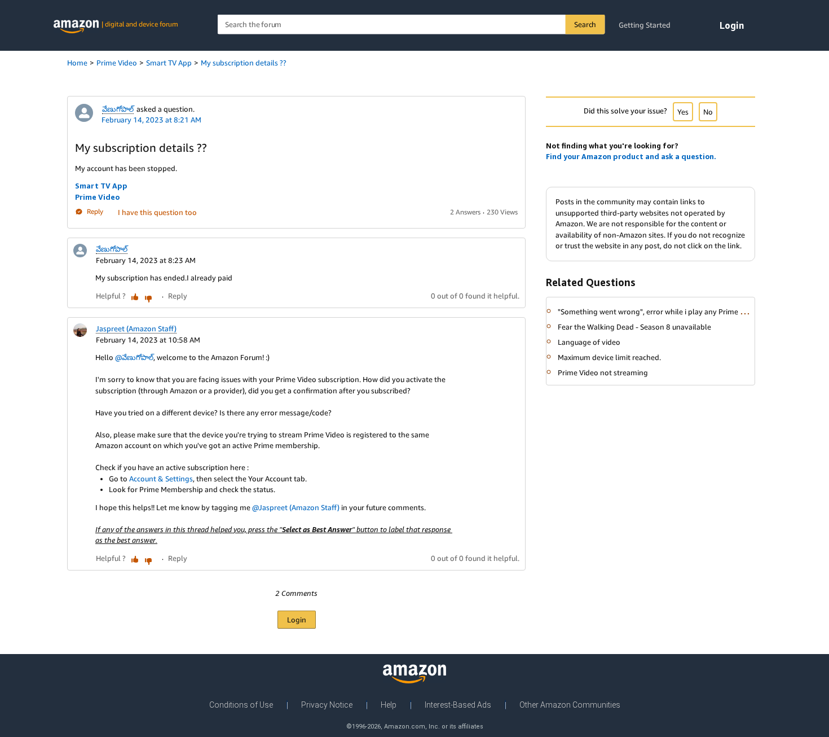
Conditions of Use (241, 704)
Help (388, 704)
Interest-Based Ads (458, 704)
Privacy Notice (326, 704)
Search (585, 24)
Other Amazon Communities (569, 704)
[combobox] (411, 24)
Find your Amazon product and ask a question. (631, 156)
